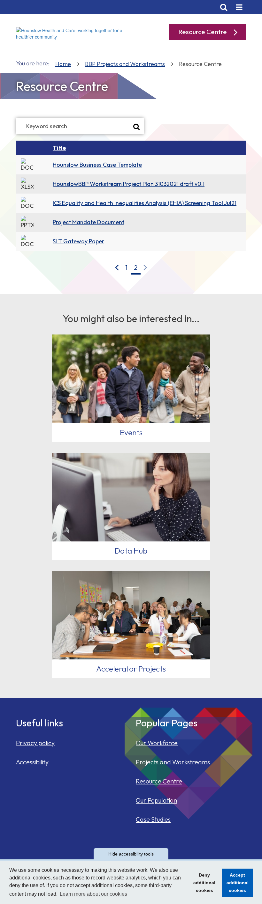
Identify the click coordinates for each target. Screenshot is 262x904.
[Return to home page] (71, 33)
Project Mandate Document (88, 222)
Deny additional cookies (202, 884)
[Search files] (136, 126)
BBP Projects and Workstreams (125, 64)
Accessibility (32, 762)
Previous (117, 268)
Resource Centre (159, 781)
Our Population (156, 800)
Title (59, 147)
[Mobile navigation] (239, 7)
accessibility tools (131, 853)
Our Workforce (157, 743)
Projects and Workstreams (173, 762)
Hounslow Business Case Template (97, 164)
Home (63, 64)
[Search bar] (224, 7)
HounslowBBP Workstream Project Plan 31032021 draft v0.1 (128, 183)
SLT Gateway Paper (78, 241)
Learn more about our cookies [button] (93, 894)
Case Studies (153, 819)
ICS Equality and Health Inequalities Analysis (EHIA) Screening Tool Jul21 (144, 203)
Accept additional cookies (235, 884)
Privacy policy (35, 743)
